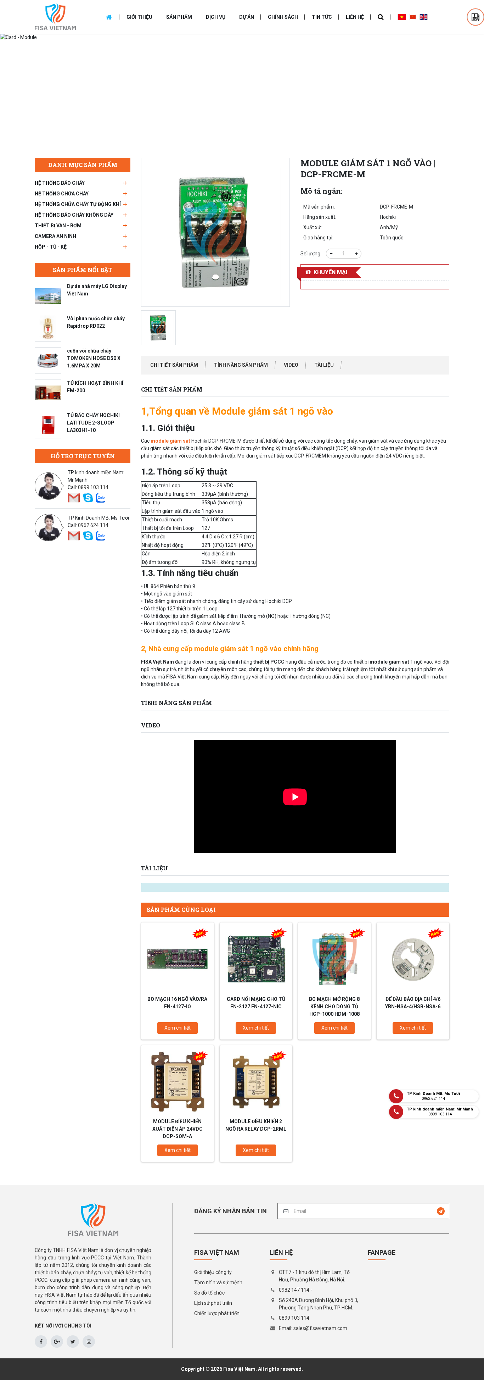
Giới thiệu (139, 17)
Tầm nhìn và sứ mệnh (218, 1282)
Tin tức (322, 17)
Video (291, 365)
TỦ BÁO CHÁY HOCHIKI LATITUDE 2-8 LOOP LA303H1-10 (93, 422)
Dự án (246, 17)
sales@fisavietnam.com (320, 1328)
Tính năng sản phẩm (241, 365)
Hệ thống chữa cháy (62, 193)
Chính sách (283, 17)
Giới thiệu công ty (213, 1272)
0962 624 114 (93, 525)
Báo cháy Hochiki (180, 96)
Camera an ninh (55, 236)
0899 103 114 (93, 487)
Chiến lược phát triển (217, 1313)
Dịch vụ (215, 17)
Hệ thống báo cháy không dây (74, 215)
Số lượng (310, 253)
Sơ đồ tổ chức (209, 1293)
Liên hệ (355, 17)
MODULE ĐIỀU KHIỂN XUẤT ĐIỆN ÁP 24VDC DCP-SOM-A (177, 1129)
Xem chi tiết (177, 1028)
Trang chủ (142, 96)
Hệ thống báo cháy (60, 183)
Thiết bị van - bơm (58, 225)
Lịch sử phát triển (213, 1303)
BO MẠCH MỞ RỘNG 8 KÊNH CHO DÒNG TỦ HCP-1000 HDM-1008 (334, 1006)
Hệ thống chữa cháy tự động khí (78, 204)
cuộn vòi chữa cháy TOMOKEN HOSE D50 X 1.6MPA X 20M (93, 358)
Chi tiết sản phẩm (174, 365)
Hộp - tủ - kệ (51, 247)
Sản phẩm (179, 17)
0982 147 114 (294, 1290)
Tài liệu (324, 365)
